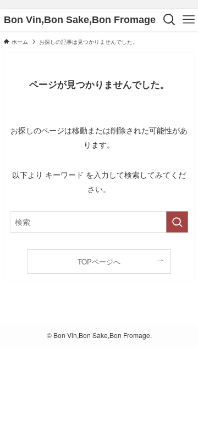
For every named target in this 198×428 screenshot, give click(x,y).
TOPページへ (99, 261)
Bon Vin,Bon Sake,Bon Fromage (80, 20)
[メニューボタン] (188, 20)
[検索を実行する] (177, 222)
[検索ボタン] (169, 20)
